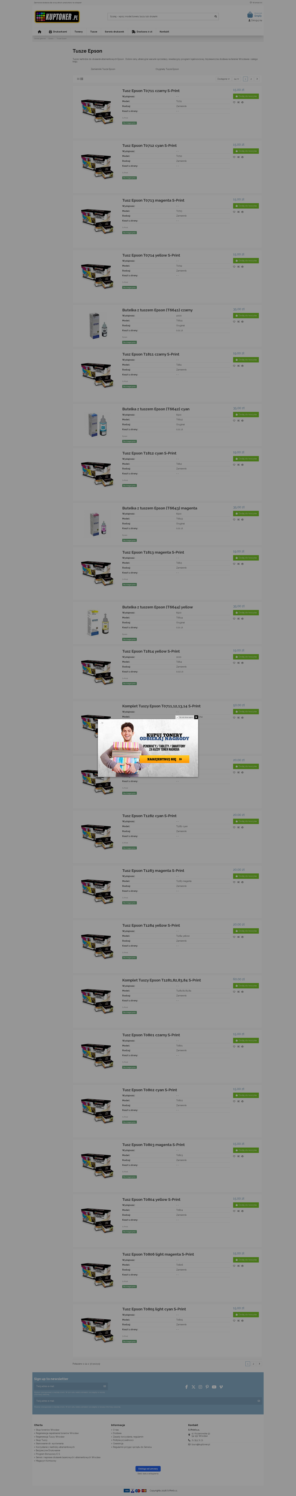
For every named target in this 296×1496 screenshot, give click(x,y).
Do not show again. (186, 717)
